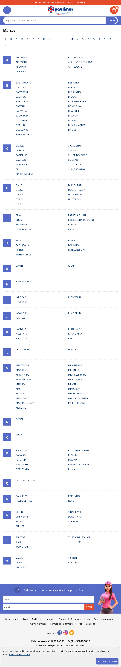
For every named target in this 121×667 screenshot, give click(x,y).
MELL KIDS (22, 407)
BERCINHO (74, 87)
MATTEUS (21, 393)
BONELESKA (75, 106)
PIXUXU (72, 459)
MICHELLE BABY (77, 374)
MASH (19, 388)
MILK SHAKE (75, 379)
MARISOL (21, 384)
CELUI (19, 169)
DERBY (19, 199)
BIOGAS (72, 96)
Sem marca (22, 516)
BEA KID (20, 125)
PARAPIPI (21, 459)
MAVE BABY (22, 398)
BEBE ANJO (22, 129)
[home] (60, 10)
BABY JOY (21, 96)
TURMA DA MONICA (79, 537)
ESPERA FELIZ (23, 229)
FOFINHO (73, 245)
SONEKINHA (75, 516)
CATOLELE (21, 164)
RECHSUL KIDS (24, 500)
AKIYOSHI (21, 62)
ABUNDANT (22, 57)
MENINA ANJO (76, 365)
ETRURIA (73, 224)
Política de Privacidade (19, 654)
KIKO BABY (74, 328)
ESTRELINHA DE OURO (81, 219)
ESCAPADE (21, 224)
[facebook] (59, 633)
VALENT (20, 557)
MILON (72, 384)
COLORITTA (74, 164)
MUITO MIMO (76, 393)
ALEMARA (21, 66)
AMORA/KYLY (75, 57)
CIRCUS (72, 150)
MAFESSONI (22, 365)
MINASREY (74, 388)
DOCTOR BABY (76, 189)
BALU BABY (22, 115)
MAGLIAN (21, 369)
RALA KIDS (21, 496)
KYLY (71, 338)
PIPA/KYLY (74, 455)
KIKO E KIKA (75, 333)
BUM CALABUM (76, 125)
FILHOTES (21, 249)
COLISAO (73, 159)
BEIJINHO (73, 82)
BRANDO (73, 115)
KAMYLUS (21, 328)
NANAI (19, 418)
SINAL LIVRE (75, 511)
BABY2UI (21, 106)
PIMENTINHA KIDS (78, 450)
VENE (19, 562)
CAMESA (20, 145)
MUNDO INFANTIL (78, 398)
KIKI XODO (22, 338)
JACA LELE (21, 313)
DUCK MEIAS (75, 194)
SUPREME (73, 521)
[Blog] (71, 633)
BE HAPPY (21, 120)
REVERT (72, 500)
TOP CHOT (22, 546)
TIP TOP (20, 537)
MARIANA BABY (24, 379)
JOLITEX (20, 317)
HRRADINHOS (24, 281)
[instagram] (65, 633)
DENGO (20, 194)
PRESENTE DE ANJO (79, 464)
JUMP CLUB (74, 313)
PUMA (71, 469)
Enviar (89, 607)
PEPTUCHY (22, 464)
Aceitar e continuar (107, 661)
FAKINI (19, 240)
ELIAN (19, 215)
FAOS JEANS (22, 245)
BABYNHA (21, 110)
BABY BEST (22, 92)
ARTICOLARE (75, 66)
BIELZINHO (74, 92)
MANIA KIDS (22, 374)
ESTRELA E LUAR (77, 215)
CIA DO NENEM (24, 173)
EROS (19, 219)
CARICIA (20, 150)
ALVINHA (21, 71)
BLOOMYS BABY (77, 101)
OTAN (19, 434)
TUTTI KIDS (74, 541)
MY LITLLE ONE (76, 402)
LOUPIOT (73, 349)
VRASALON (74, 562)
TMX (18, 541)
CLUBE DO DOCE (77, 155)
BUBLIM (72, 120)
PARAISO (21, 455)
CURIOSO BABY (76, 169)
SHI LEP (20, 526)
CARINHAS (21, 155)
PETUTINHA (22, 469)
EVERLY (72, 229)
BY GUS (72, 129)
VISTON (72, 557)
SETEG (19, 521)
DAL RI (19, 185)
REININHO (74, 496)
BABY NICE (22, 101)
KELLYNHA (22, 333)
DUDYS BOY (74, 199)
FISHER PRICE (23, 254)
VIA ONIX (21, 567)
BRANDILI (73, 110)
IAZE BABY (21, 297)
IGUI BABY (21, 301)
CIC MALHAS (75, 145)
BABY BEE (21, 87)
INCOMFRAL (74, 297)
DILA (18, 203)
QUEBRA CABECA (25, 480)
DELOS (19, 189)
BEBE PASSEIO (24, 134)
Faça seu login (79, 2)
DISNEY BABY (75, 185)
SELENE (20, 511)
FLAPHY (72, 240)
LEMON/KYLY (23, 349)
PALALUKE (21, 450)
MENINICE (73, 369)
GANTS (19, 265)
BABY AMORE (23, 82)
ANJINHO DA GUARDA (80, 62)
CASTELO (21, 159)
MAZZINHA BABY (25, 402)
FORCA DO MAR (77, 249)
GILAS (71, 265)
